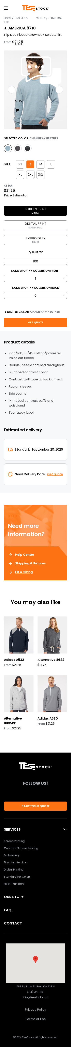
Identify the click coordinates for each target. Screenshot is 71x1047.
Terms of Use (35, 1019)
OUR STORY (14, 896)
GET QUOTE (35, 322)
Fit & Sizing (24, 572)
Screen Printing (14, 841)
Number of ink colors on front (35, 271)
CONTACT (13, 923)
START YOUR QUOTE (36, 806)
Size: (7, 164)
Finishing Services (16, 862)
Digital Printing (13, 870)
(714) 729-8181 (35, 992)
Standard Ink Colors (17, 877)
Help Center (24, 554)
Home (7, 18)
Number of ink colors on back (35, 288)
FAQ (7, 909)
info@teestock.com (35, 997)
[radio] (8, 148)
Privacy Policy (35, 1009)
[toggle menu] (6, 8)
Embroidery (12, 855)
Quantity (35, 252)
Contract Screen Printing (21, 848)
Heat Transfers (14, 884)
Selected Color (16, 138)
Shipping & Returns (30, 563)
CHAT (19, 100)
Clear (8, 186)
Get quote (55, 474)
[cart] (41, 110)
